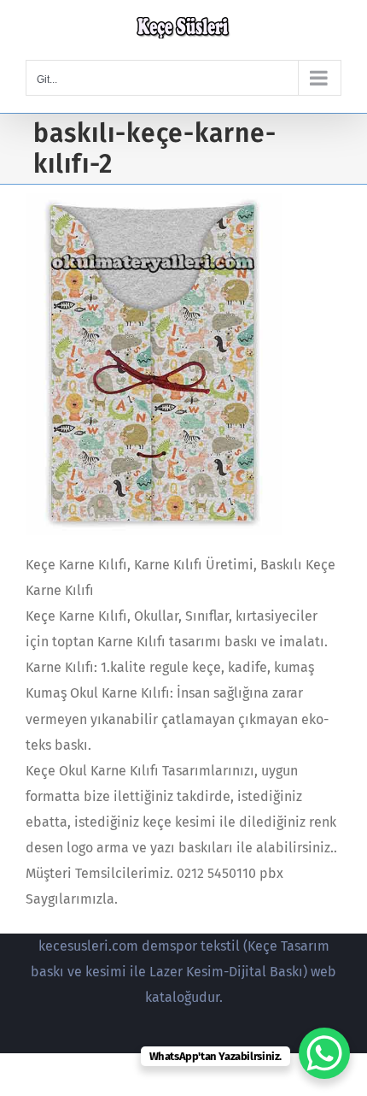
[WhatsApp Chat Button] (324, 1053)
